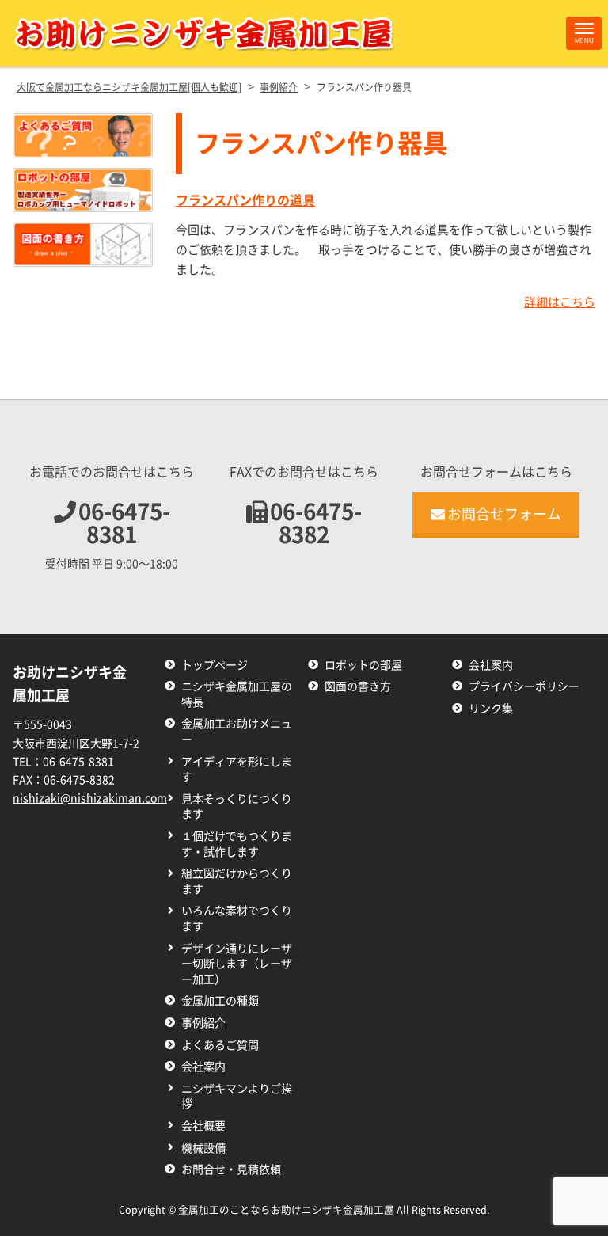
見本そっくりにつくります (236, 806)
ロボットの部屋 (363, 665)
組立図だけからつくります (236, 881)
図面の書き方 (358, 686)
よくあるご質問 (220, 1045)
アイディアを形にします (236, 769)
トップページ (214, 665)
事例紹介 (203, 1023)
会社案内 (203, 1066)
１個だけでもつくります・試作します (236, 844)
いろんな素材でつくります (236, 918)
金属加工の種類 (220, 1000)
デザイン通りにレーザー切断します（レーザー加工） (236, 964)
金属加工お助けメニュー (236, 731)
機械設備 (203, 1148)
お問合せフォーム (504, 514)
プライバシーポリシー (524, 686)
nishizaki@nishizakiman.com (90, 798)
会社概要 (203, 1125)
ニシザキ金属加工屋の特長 (236, 694)
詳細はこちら (559, 302)
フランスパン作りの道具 (245, 200)
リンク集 (491, 708)
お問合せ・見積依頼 (231, 1169)
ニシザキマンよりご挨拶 (236, 1096)
